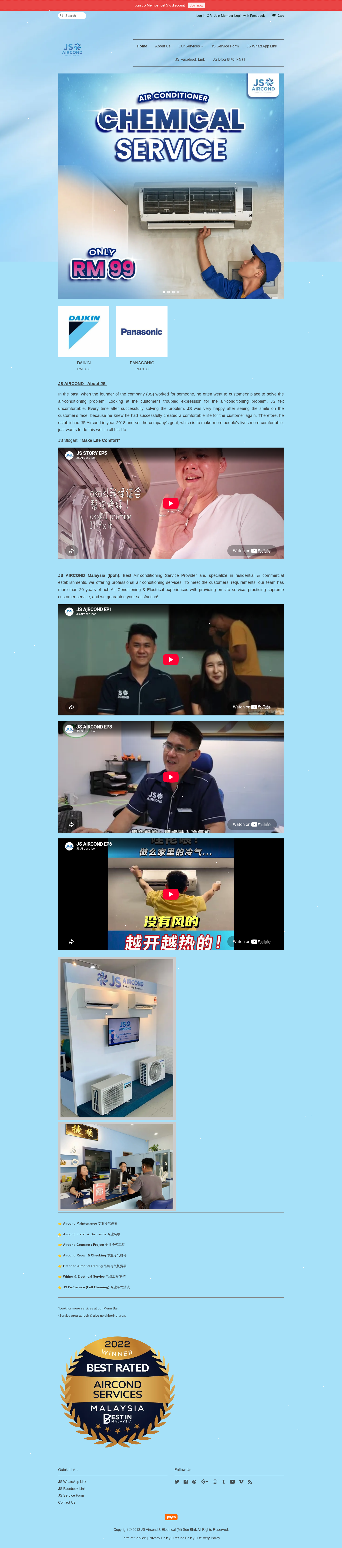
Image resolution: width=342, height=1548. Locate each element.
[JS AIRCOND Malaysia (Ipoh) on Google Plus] (204, 1482)
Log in (200, 15)
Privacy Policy (160, 1538)
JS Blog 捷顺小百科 (229, 59)
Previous (68, 186)
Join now (196, 5)
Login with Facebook (249, 15)
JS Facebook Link (190, 59)
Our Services (189, 46)
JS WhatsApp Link (262, 46)
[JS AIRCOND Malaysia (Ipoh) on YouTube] (232, 1482)
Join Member (223, 15)
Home (142, 46)
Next (274, 186)
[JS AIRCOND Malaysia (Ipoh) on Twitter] (177, 1482)
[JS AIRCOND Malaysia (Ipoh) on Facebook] (185, 1482)
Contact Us (66, 1502)
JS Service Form (225, 46)
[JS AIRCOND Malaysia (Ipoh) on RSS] (249, 1482)
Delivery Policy (208, 1538)
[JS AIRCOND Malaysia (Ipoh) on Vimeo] (241, 1482)
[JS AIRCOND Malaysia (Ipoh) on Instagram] (215, 1482)
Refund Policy (183, 1538)
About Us (163, 46)
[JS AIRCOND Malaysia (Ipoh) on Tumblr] (223, 1482)
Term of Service (134, 1538)
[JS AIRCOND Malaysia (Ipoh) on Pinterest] (194, 1482)
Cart (281, 15)
